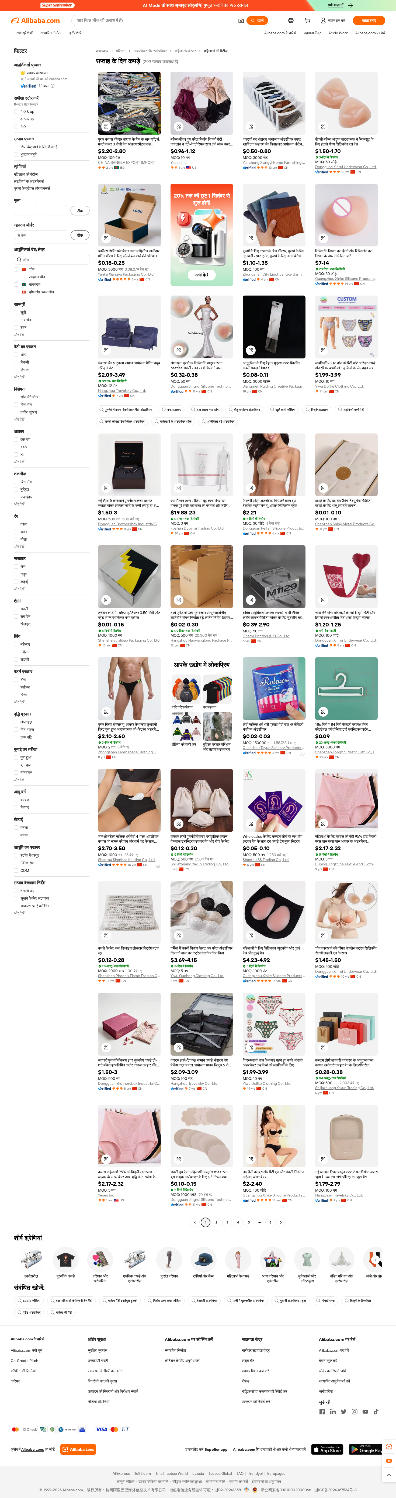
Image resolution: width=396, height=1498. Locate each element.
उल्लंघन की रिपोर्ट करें (256, 1401)
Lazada (198, 1473)
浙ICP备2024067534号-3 (335, 1490)
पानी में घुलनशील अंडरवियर (248, 1301)
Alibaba (102, 51)
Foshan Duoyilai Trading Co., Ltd (197, 528)
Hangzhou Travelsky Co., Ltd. (122, 390)
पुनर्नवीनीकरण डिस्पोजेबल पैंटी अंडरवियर (128, 410)
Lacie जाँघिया (31, 1301)
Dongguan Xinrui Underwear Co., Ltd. (346, 167)
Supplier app (216, 1449)
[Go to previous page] (195, 1222)
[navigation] (51, 637)
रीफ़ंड (245, 1381)
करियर (15, 1381)
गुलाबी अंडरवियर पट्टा (293, 1301)
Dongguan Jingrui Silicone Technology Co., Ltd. (202, 386)
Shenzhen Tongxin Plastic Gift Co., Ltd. (346, 752)
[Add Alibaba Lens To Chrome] (78, 1449)
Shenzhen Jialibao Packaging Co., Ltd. (129, 640)
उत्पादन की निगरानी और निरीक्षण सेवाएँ (113, 1391)
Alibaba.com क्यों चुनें (26, 1350)
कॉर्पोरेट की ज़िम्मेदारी (24, 1371)
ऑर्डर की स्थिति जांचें (332, 1371)
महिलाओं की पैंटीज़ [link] (216, 51)
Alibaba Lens (32, 1449)
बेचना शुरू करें (328, 1360)
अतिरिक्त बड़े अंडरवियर (220, 421)
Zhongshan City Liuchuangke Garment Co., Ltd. (274, 274)
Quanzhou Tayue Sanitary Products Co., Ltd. (274, 747)
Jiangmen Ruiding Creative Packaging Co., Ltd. (274, 386)
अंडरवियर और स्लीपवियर (150, 51)
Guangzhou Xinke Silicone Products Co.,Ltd (346, 278)
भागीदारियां (326, 1391)
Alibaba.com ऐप (246, 1449)
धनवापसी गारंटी (98, 1360)
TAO (240, 1473)
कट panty (174, 410)
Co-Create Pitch (24, 1360)
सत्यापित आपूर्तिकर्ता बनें (334, 1381)
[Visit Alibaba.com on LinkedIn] (333, 1411)
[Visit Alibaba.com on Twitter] (344, 1411)
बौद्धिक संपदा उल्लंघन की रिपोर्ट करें (264, 1391)
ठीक (80, 210)
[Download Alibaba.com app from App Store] (327, 1449)
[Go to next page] (281, 1222)
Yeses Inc (179, 162)
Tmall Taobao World (171, 1473)
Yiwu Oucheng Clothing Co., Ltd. (197, 976)
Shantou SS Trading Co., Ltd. (266, 860)
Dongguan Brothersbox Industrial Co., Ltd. (129, 524)
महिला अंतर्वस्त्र (185, 51)
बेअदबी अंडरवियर (207, 1301)
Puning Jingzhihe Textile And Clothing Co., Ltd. (346, 864)
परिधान (121, 51)
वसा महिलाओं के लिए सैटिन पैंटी (74, 1301)
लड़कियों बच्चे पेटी (353, 410)
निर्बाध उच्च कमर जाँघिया (167, 1301)
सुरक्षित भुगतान (97, 1350)
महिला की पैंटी (64, 1312)
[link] (389, 1447)
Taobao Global (220, 1473)
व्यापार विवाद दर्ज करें (255, 1371)
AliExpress (121, 1473)
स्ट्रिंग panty (319, 410)
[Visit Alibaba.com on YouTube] (365, 1411)
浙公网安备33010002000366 (286, 1490)
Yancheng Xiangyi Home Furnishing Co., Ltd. (274, 162)
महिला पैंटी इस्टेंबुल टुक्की (122, 1301)
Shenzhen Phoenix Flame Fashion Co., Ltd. (129, 976)
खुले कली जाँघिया (286, 410)
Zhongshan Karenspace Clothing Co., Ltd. (129, 752)
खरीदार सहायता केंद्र (256, 1350)
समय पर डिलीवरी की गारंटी (105, 1371)
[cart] (308, 21)
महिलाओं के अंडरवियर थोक (176, 421)
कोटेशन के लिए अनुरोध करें (182, 1360)
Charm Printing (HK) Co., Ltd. (266, 636)
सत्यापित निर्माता (175, 1350)
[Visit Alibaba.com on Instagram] (354, 1411)
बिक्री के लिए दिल (360, 1301)
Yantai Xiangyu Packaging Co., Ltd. (126, 274)
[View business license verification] (246, 1490)
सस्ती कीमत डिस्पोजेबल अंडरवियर (124, 421)
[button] (241, 20)
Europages (276, 1473)
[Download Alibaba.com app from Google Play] (367, 1449)
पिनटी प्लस (328, 1301)
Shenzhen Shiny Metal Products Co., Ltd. (346, 524)
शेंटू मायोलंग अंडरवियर (247, 410)
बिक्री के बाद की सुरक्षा (102, 1381)
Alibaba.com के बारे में (27, 1339)
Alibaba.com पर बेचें (334, 1350)
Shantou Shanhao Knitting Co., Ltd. (126, 860)
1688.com (142, 1473)
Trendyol (255, 1473)
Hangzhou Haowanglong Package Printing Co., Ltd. (202, 640)
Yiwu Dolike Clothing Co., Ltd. (339, 386)
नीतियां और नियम (99, 1401)
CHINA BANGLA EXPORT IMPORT (126, 162)
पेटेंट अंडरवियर (31, 1312)
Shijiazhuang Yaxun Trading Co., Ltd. (200, 864)
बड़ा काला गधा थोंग (207, 410)
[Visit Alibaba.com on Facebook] (322, 1411)
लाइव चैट (248, 1360)
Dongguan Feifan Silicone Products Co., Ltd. (274, 528)
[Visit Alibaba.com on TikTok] (376, 1411)
